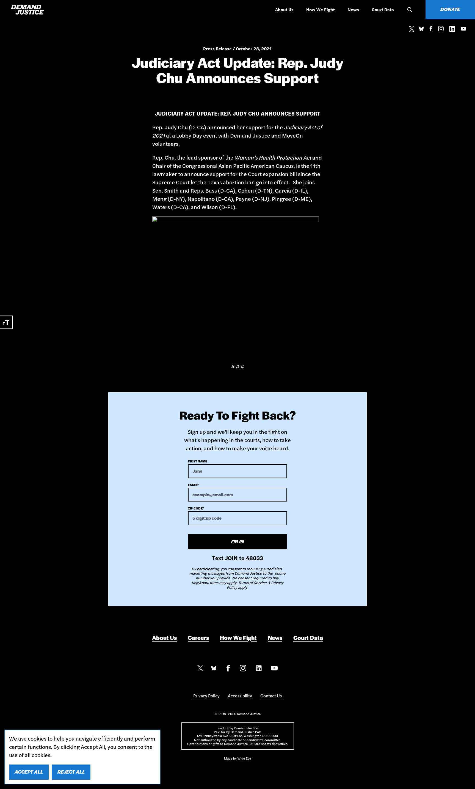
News (353, 9)
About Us (284, 9)
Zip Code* (196, 508)
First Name (197, 461)
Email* (193, 485)
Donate (450, 9)
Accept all (29, 771)
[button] (409, 9)
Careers (198, 638)
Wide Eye (244, 758)
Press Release (217, 48)
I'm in (237, 541)
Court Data (383, 9)
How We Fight (320, 9)
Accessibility (240, 695)
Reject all (71, 771)
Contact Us (271, 695)
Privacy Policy (206, 695)
